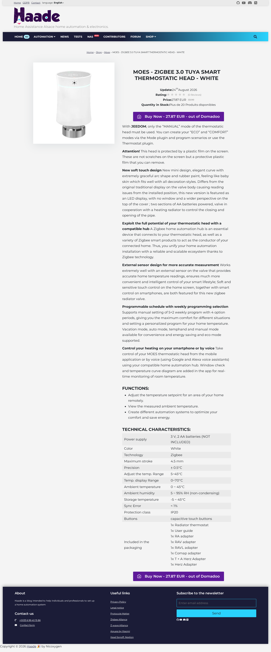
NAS (92, 36)
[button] (176, 116)
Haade (31, 646)
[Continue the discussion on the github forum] (238, 3)
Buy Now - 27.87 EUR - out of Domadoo (182, 116)
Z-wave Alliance (119, 625)
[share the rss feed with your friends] (255, 3)
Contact (35, 2)
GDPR (26, 2)
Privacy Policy (118, 601)
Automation (43, 36)
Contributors (114, 36)
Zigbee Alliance (118, 619)
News (64, 36)
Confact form (27, 625)
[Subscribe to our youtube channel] (244, 3)
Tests (78, 36)
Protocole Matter (119, 613)
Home (17, 2)
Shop (150, 36)
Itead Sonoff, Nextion (122, 637)
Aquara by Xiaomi (120, 631)
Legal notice (117, 607)
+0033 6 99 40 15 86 (30, 620)
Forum (136, 36)
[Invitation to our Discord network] (250, 3)
